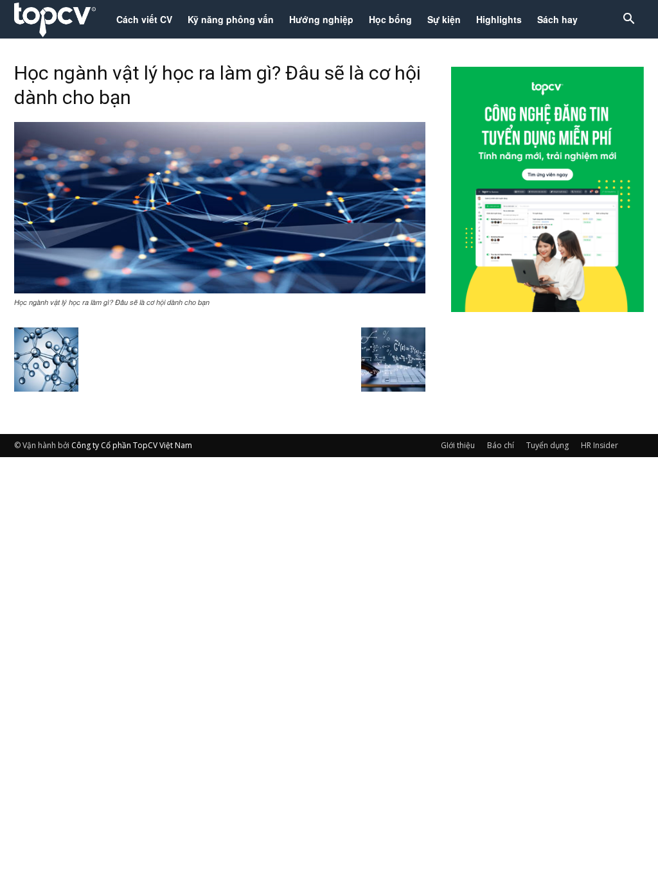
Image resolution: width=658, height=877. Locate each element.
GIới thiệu (458, 445)
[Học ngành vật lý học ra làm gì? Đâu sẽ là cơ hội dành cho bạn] (219, 289)
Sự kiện (444, 19)
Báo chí (500, 445)
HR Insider (599, 445)
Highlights (499, 19)
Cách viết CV (144, 19)
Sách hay (557, 19)
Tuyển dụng (547, 445)
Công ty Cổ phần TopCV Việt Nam (131, 445)
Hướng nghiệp (321, 19)
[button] (628, 20)
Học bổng (390, 19)
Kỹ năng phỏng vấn (231, 19)
